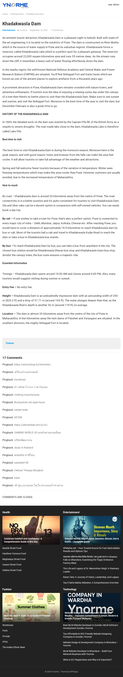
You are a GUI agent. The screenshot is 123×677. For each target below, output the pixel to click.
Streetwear (7, 625)
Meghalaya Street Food (13, 559)
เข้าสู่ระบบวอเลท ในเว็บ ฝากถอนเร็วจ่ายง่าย (38, 485)
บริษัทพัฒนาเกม (23, 440)
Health (6, 512)
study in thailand (23, 447)
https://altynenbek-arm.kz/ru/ (31, 424)
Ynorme (23, 30)
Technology (69, 589)
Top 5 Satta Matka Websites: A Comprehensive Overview (91, 582)
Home (5, 14)
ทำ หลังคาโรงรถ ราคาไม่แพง (31, 387)
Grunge (6, 636)
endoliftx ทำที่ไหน (24, 455)
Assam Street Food (11, 564)
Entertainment (17, 14)
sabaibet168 (21, 462)
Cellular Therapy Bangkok (28, 470)
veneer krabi (21, 409)
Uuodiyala (20, 379)
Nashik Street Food (11, 548)
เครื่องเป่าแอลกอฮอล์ (26, 372)
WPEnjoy (74, 671)
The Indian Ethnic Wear (13, 647)
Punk (5, 630)
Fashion (7, 589)
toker (17, 477)
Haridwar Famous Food (14, 553)
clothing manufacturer (26, 394)
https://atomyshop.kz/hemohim (32, 364)
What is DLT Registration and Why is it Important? (87, 659)
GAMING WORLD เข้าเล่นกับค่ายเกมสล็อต (37, 432)
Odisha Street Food (11, 570)
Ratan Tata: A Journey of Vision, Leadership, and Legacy (91, 577)
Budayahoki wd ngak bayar (29, 402)
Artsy (5, 641)
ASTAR (18, 417)
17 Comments (57, 30)
